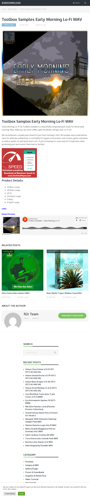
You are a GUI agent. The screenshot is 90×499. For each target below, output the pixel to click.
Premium (29, 462)
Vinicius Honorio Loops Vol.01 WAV (40, 425)
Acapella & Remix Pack (35, 476)
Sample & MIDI (9, 25)
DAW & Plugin (31, 469)
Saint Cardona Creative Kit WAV (39, 435)
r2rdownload (11, 3)
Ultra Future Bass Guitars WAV (15, 293)
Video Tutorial (31, 479)
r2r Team (25, 25)
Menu (77, 3)
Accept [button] (21, 494)
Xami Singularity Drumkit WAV (39, 445)
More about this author (72, 315)
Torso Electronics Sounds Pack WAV (41, 438)
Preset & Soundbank (34, 472)
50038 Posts (35, 318)
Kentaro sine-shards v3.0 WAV (39, 442)
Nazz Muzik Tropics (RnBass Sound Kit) (64, 293)
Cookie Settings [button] (10, 494)
